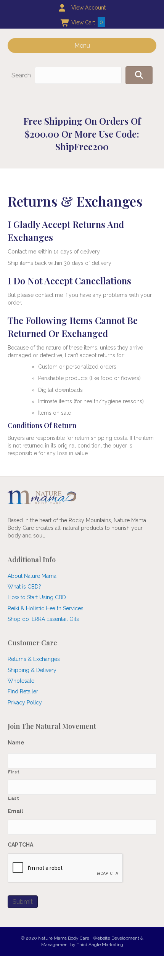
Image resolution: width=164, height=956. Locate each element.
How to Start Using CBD (37, 597)
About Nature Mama (32, 576)
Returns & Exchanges (34, 659)
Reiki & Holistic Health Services (46, 608)
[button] (139, 75)
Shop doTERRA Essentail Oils (43, 619)
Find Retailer (23, 691)
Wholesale (21, 681)
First (13, 772)
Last (13, 798)
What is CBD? (24, 587)
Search (21, 75)
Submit (23, 901)
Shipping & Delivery (32, 670)
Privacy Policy (25, 702)
